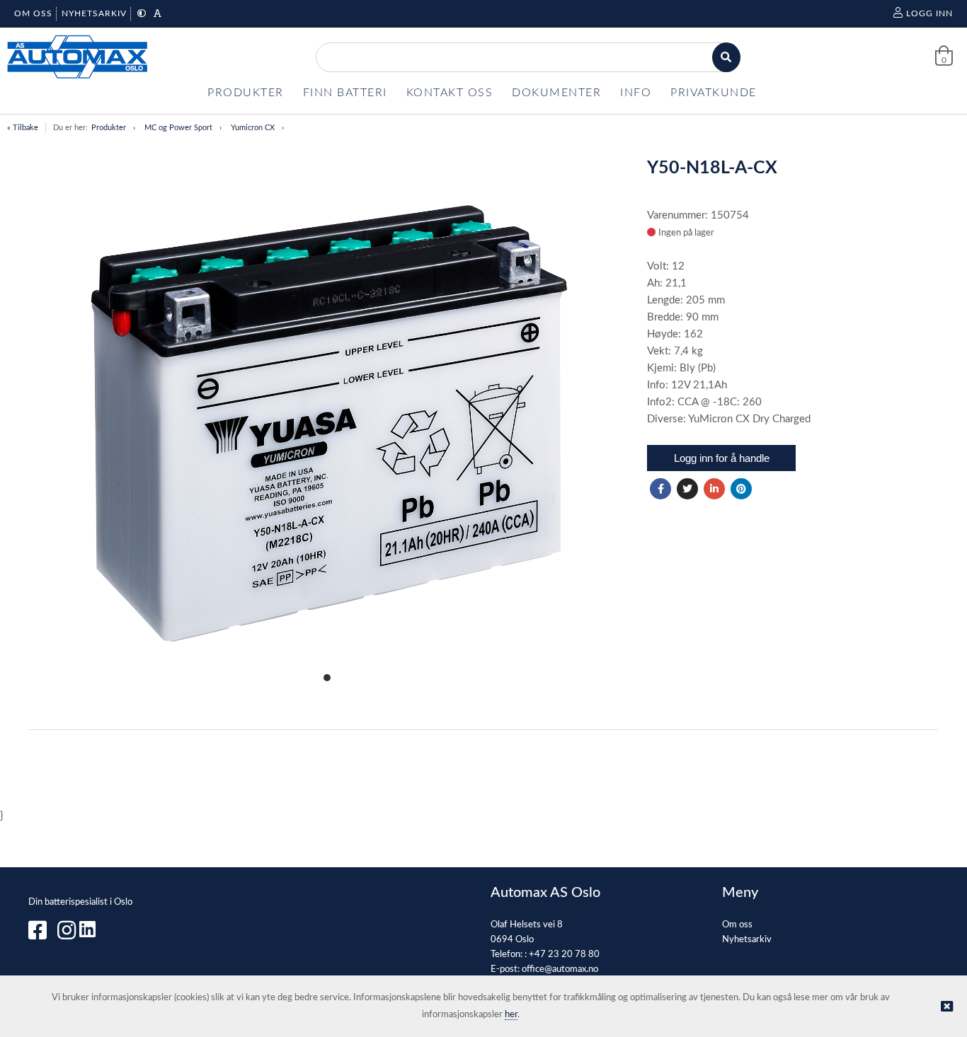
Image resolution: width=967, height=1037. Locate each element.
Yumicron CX (253, 128)
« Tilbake (22, 128)
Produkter (108, 128)
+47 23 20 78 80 (564, 954)
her (511, 1014)
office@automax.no (560, 969)
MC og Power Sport (178, 128)
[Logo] (78, 57)
